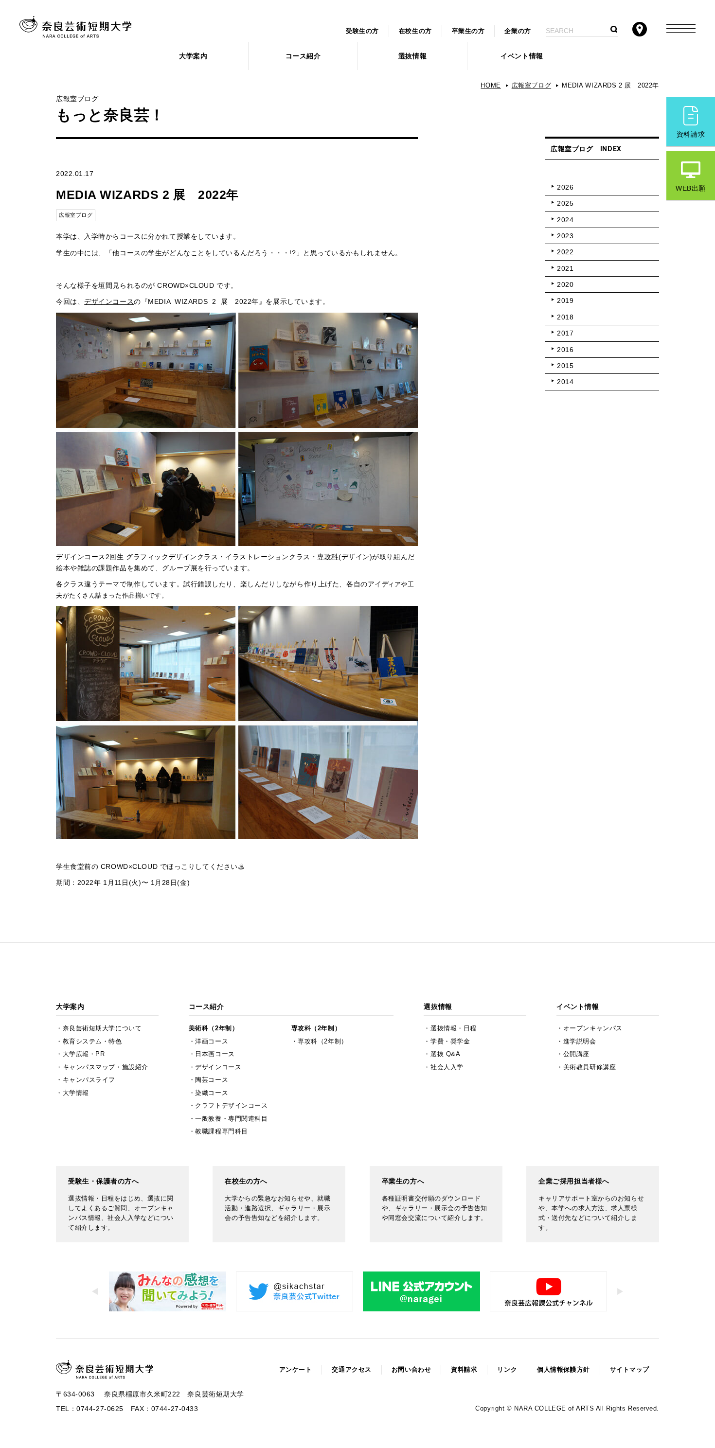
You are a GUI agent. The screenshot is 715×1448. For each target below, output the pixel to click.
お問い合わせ (411, 1369)
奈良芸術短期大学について (102, 1028)
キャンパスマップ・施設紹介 (105, 1067)
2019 (565, 300)
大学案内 (193, 56)
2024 (565, 220)
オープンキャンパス (593, 1028)
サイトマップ (629, 1369)
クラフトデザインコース (231, 1105)
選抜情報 (412, 56)
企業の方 (517, 31)
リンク (507, 1369)
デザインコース (109, 301)
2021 (565, 268)
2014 (565, 382)
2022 (565, 252)
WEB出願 (691, 188)
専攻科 (328, 557)
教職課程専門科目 (221, 1131)
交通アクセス (351, 1369)
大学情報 (76, 1093)
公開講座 (576, 1054)
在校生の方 (415, 31)
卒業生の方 (468, 31)
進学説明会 (579, 1041)
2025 (565, 203)
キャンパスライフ (89, 1080)
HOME (490, 85)
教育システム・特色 (92, 1041)
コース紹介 (303, 56)
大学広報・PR (84, 1054)
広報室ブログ (531, 85)
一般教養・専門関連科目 (231, 1118)
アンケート (295, 1369)
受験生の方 (362, 31)
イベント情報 (521, 56)
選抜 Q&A (445, 1054)
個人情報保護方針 (563, 1369)
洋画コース (211, 1041)
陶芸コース (211, 1080)
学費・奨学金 (450, 1041)
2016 (565, 349)
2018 (565, 317)
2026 (565, 187)
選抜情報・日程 (453, 1028)
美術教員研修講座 (589, 1067)
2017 (565, 333)
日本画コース (214, 1054)
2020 (565, 284)
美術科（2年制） (213, 1028)
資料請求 (691, 134)
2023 (565, 236)
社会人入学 (447, 1067)
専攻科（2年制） (316, 1028)
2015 (565, 366)
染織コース (211, 1093)
